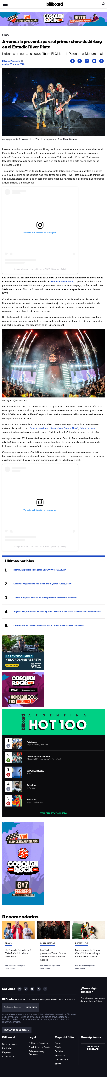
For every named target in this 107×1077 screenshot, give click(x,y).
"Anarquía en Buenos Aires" (64, 428)
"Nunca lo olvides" (39, 428)
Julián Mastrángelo (16, 966)
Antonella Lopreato (87, 966)
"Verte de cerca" (88, 428)
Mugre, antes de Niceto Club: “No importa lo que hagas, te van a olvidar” (87, 953)
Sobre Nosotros (9, 1044)
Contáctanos (8, 1056)
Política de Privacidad (38, 1043)
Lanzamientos (47, 943)
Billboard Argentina (11, 61)
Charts (58, 1047)
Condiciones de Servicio (40, 1047)
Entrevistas (81, 943)
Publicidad (7, 1048)
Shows (5, 34)
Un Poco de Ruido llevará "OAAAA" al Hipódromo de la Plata (18, 953)
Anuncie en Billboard (93, 1047)
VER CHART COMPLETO (53, 813)
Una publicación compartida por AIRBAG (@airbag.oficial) (40, 269)
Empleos (6, 1052)
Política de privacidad (29, 1017)
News (57, 1043)
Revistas (59, 1051)
